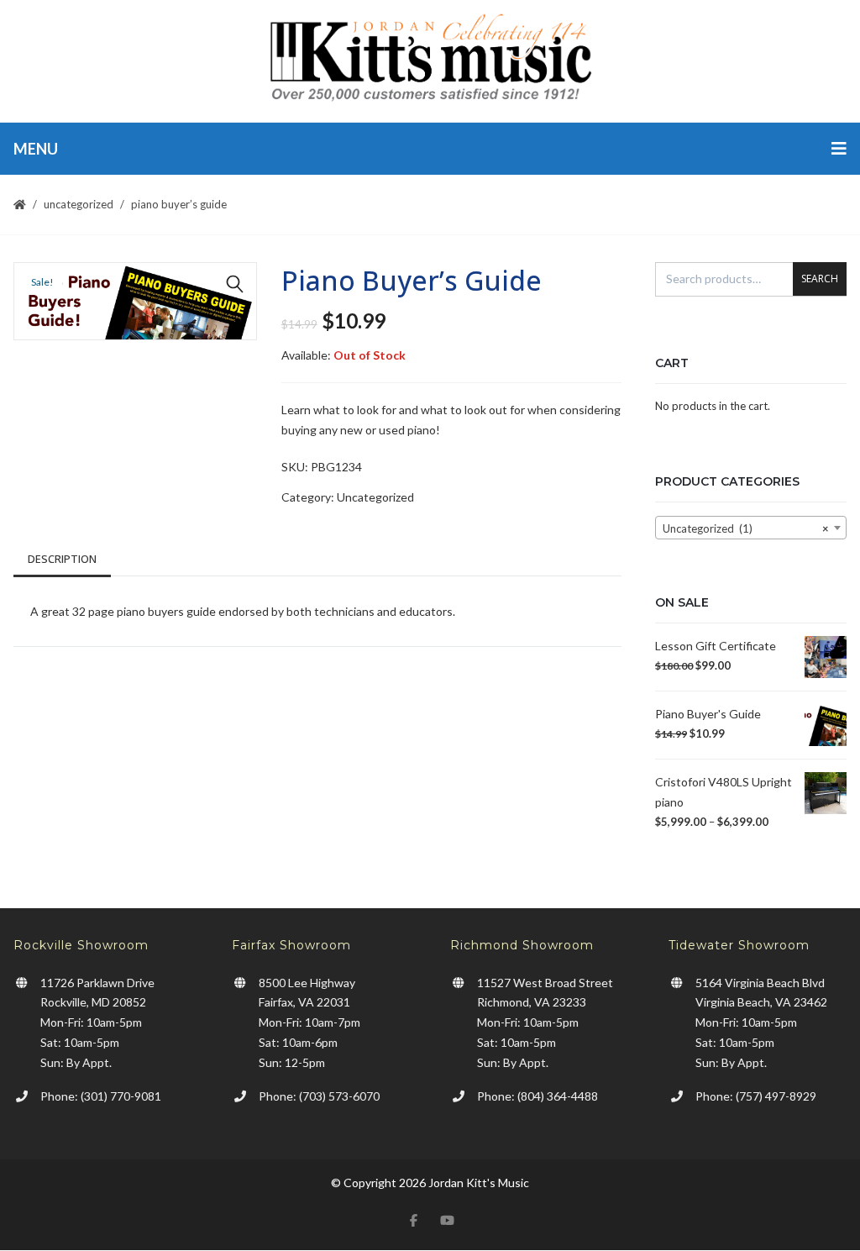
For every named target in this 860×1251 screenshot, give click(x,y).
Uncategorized (78, 204)
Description (62, 558)
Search (819, 278)
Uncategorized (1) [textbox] (746, 528)
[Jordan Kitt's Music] (430, 61)
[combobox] (751, 527)
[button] (235, 284)
